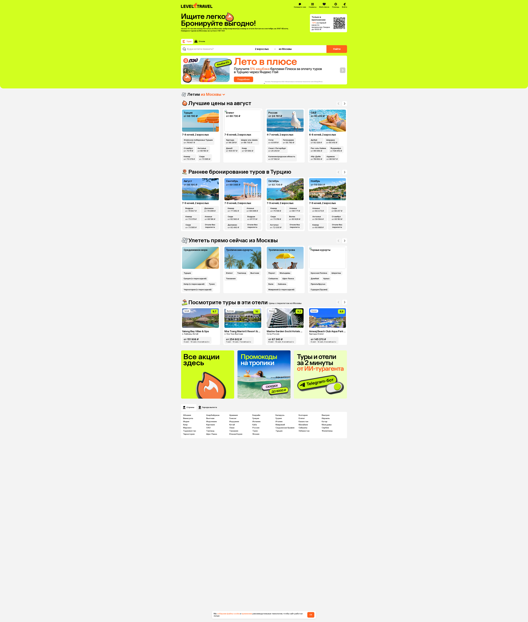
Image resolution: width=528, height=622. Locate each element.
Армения (233, 415)
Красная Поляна (319, 273)
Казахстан (303, 421)
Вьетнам (254, 273)
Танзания (231, 279)
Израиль (326, 418)
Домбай (315, 279)
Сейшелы (273, 279)
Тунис (212, 284)
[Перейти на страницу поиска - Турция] (200, 121)
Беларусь (280, 415)
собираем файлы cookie (228, 613)
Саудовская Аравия (285, 428)
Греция (255, 418)
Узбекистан (304, 431)
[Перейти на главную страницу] (197, 5)
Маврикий (280, 425)
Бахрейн (256, 415)
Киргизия (210, 425)
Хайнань (282, 284)
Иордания (234, 421)
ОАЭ (208, 428)
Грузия (279, 418)
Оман (231, 428)
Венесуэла (188, 418)
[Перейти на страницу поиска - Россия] (285, 121)
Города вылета (209, 407)
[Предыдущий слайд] (185, 70)
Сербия (325, 428)
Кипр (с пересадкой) (194, 284)
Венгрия (325, 415)
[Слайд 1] (263, 83)
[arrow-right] (338, 103)
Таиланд (241, 273)
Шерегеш (336, 273)
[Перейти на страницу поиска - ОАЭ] (327, 121)
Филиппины (327, 431)
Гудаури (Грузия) (319, 290)
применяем (247, 613)
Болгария (303, 415)
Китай (232, 425)
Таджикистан (189, 431)
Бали (270, 284)
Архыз (326, 279)
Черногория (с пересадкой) (197, 290)
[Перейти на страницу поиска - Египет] (242, 121)
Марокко (187, 428)
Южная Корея (235, 434)
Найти (336, 49)
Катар (324, 421)
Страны (190, 407)
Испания (256, 421)
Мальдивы (285, 273)
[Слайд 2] (264, 83)
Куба (254, 425)
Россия (255, 428)
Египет (229, 273)
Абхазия (187, 415)
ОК (311, 615)
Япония (255, 434)
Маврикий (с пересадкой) (281, 290)
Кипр (185, 425)
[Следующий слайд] (342, 70)
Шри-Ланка (288, 279)
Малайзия (303, 425)
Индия (186, 421)
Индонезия (211, 421)
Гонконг (233, 418)
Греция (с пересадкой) (195, 279)
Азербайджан (212, 415)
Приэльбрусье (318, 284)
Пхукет (271, 273)
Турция (187, 273)
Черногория (189, 434)
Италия (279, 421)
